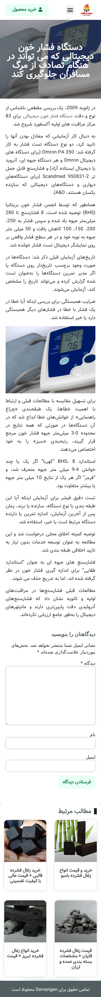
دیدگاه (88, 663)
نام (92, 734)
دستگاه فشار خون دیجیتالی (48, 116)
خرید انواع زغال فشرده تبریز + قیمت (25, 953)
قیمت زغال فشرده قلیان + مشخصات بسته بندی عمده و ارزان (75, 958)
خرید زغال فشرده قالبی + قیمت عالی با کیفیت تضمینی (25, 875)
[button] (70, 10)
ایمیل (90, 757)
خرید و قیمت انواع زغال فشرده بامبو (75, 873)
